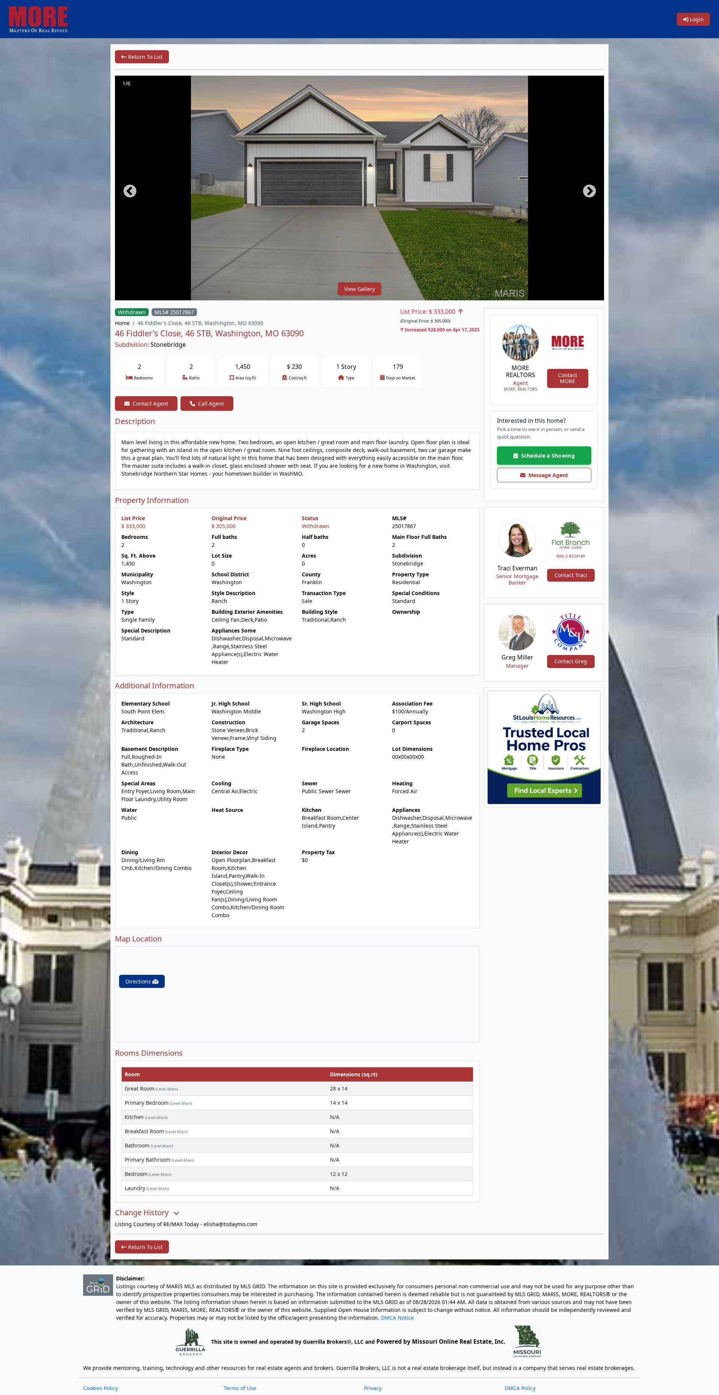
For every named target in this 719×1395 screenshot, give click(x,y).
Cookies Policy (100, 1388)
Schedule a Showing (546, 455)
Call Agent (211, 403)
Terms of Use (240, 1388)
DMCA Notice (397, 1317)
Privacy (373, 1388)
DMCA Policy (520, 1388)
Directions (138, 981)
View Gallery (359, 288)
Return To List (145, 56)
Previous (126, 188)
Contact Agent (150, 403)
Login (696, 19)
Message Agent (546, 475)
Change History (142, 1212)
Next (585, 188)
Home (122, 323)
